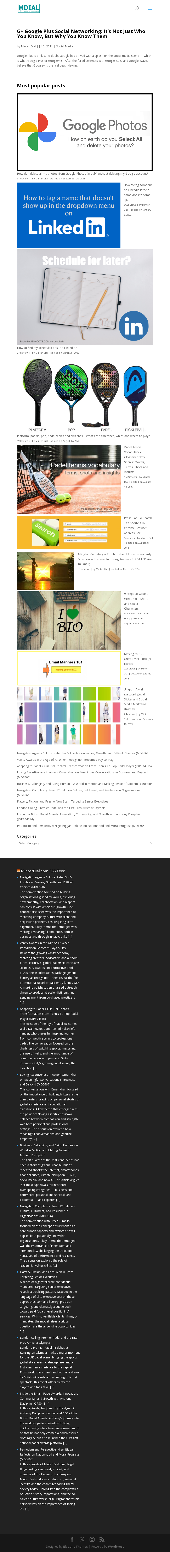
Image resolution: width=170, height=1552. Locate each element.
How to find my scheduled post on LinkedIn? (46, 348)
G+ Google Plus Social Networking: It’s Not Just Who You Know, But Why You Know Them (81, 34)
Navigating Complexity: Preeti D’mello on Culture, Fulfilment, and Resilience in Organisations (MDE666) (47, 1211)
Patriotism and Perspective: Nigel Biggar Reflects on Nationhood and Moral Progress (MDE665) (81, 826)
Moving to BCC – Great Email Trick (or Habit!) (137, 659)
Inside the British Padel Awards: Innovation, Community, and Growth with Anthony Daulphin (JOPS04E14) (49, 1398)
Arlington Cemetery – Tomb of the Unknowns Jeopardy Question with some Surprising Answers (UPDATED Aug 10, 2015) (115, 559)
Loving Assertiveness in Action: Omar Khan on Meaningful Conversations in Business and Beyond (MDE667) (48, 1080)
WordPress (116, 1546)
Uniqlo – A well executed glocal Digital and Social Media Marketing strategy (135, 699)
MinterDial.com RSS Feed (43, 870)
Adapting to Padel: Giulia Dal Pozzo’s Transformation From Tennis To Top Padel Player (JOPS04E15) (84, 766)
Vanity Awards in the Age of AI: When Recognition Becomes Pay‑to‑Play (65, 760)
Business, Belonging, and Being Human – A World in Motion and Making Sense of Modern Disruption (85, 784)
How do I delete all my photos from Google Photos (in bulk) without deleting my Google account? (82, 173)
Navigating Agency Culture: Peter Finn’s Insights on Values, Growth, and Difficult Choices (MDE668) (83, 753)
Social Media (64, 46)
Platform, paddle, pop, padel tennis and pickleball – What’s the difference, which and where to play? (83, 436)
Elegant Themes (75, 1546)
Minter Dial (28, 46)
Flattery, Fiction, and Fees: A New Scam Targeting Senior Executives (62, 801)
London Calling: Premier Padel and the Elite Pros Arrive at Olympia (61, 808)
